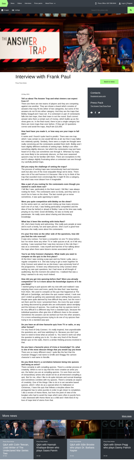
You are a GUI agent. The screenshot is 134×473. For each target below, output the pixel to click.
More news (127, 416)
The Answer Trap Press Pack (101, 106)
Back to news (109, 82)
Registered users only (98, 96)
